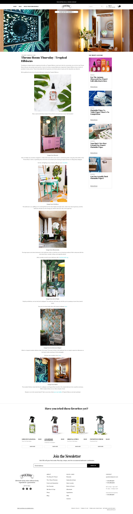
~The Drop (24, 55)
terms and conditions (95, 508)
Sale (20, 6)
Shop (14, 6)
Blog (48, 495)
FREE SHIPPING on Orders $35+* (25, 508)
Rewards (68, 477)
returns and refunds (109, 508)
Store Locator (70, 483)
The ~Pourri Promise (52, 480)
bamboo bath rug (64, 257)
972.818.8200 (111, 483)
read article (93, 86)
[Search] (102, 6)
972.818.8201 (110, 481)
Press (48, 492)
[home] (66, 6)
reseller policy (111, 509)
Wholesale (69, 489)
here (66, 306)
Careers (68, 499)
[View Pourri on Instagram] (23, 489)
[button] (66, 12)
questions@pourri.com (112, 477)
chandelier (64, 163)
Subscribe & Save (71, 480)
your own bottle (57, 392)
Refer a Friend (70, 486)
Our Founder (50, 486)
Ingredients (69, 492)
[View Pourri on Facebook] (27, 489)
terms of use (84, 508)
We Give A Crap (51, 489)
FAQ (67, 495)
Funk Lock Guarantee (52, 483)
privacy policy (75, 508)
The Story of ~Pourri (52, 477)
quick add (32, 446)
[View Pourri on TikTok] (30, 489)
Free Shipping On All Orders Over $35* (66, 2)
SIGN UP (93, 465)
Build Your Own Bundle (31, 6)
